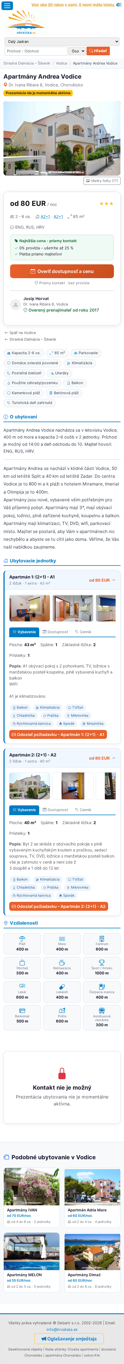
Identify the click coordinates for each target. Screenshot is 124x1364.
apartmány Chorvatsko (63, 1355)
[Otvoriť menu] (7, 5)
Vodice (61, 63)
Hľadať (100, 50)
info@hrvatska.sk (62, 1329)
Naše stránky (55, 1349)
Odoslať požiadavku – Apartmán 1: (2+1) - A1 (60, 734)
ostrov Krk (92, 1355)
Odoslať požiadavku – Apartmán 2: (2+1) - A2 (61, 906)
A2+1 (45, 216)
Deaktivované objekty (25, 1349)
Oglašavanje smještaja (72, 1339)
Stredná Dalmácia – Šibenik (26, 63)
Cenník (85, 632)
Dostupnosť (58, 632)
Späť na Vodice (23, 333)
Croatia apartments (83, 1349)
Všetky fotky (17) (104, 181)
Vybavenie (27, 632)
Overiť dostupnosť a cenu (65, 271)
